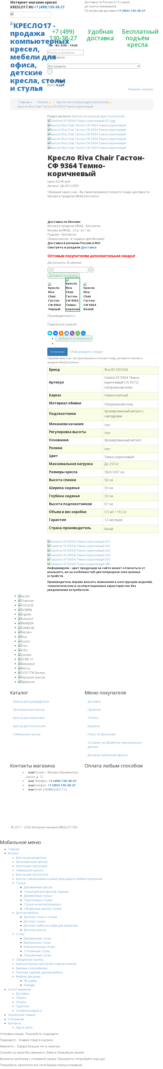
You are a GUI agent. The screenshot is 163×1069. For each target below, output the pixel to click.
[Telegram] (66, 333)
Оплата (93, 718)
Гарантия (94, 709)
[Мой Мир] (83, 333)
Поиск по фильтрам (101, 734)
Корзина (93, 726)
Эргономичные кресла (29, 709)
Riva (72, 316)
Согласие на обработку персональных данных (115, 744)
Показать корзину (140, 89)
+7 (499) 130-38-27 (49, 7)
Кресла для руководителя (31, 701)
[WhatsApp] (77, 333)
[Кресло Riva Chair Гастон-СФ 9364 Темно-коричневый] (81, 120)
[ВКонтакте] (55, 333)
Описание (57, 352)
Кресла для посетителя (29, 726)
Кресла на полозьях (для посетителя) (98, 116)
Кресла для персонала (28, 718)
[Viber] (72, 333)
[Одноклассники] (61, 333)
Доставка (88, 247)
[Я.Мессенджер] (50, 333)
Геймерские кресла (26, 734)
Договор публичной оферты (108, 755)
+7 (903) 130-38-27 (131, 10)
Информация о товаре (87, 352)
